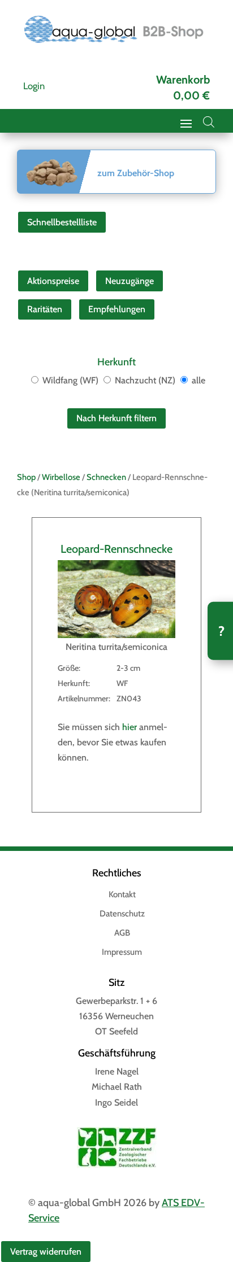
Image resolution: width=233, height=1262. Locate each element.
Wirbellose (61, 477)
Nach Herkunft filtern (116, 418)
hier (129, 727)
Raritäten (44, 309)
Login (34, 85)
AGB (122, 933)
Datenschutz (122, 914)
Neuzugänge (129, 281)
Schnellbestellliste (62, 222)
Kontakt (122, 894)
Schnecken (106, 477)
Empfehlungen (116, 309)
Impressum (122, 952)
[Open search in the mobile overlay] (208, 122)
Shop (26, 477)
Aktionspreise (53, 281)
